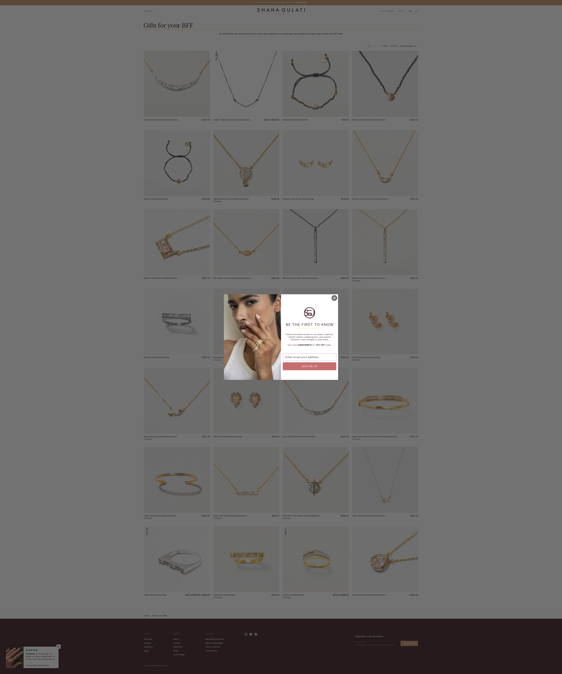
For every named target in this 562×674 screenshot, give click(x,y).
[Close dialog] (334, 298)
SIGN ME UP (309, 366)
